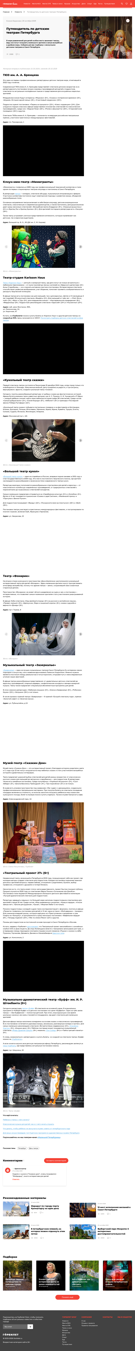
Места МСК (36, 4)
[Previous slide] (6, 246)
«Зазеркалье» (8, 670)
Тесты (100, 4)
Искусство (76, 4)
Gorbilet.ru (18, 1338)
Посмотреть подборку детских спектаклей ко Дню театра (43, 319)
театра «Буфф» (28, 1008)
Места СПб (46, 4)
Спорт (89, 4)
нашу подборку (9, 1046)
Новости (27, 4)
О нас (84, 1321)
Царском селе (58, 933)
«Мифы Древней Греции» (22, 1030)
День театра (33, 1148)
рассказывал (32, 926)
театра (17, 194)
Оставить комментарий (56, 1161)
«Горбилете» (17, 1039)
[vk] (124, 54)
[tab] (42, 266)
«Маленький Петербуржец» (49, 1137)
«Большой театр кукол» (13, 476)
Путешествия (109, 4)
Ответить (15, 1179)
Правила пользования (90, 1325)
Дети (84, 4)
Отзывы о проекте (88, 1323)
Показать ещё (67, 1297)
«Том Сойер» (50, 1030)
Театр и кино (57, 4)
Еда (95, 4)
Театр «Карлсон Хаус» (12, 283)
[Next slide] (80, 246)
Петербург (22, 1148)
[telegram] (128, 54)
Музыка (67, 4)
